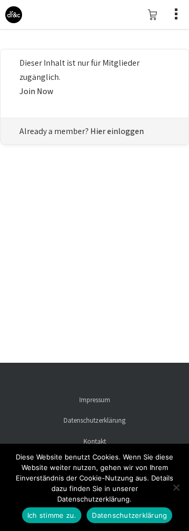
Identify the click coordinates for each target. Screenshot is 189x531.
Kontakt (94, 441)
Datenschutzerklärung (94, 420)
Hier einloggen (117, 131)
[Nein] (176, 487)
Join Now (36, 91)
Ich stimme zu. (52, 515)
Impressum (94, 399)
